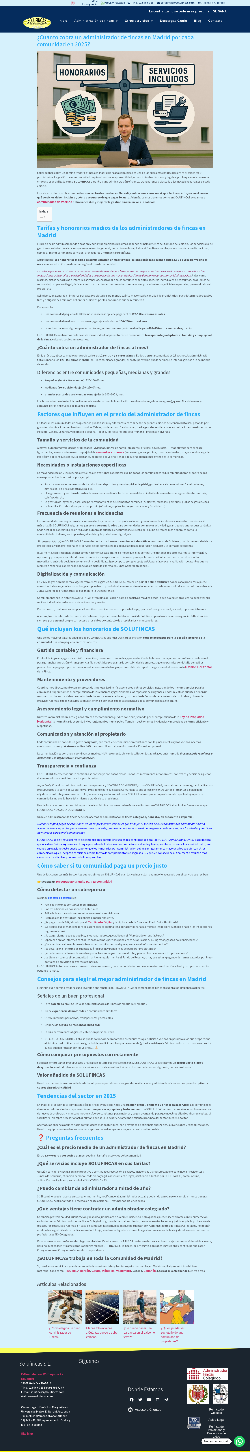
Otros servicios (137, 20)
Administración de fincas (94, 20)
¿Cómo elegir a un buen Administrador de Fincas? (64, 1333)
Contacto (215, 20)
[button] (239, 1441)
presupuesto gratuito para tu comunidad (84, 881)
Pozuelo (70, 1270)
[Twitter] (140, 1400)
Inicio (63, 20)
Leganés (150, 1270)
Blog (197, 20)
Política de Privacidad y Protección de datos (216, 1431)
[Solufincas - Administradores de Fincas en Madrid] (37, 23)
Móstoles (108, 1270)
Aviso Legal (216, 1419)
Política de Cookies (216, 1411)
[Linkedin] (157, 1400)
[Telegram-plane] (166, 1400)
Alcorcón (83, 1270)
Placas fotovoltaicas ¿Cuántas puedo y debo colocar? (101, 1333)
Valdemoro (123, 1270)
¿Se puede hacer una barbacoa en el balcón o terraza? (139, 1333)
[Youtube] (149, 1400)
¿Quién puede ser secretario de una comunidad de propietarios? (172, 1335)
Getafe (96, 1270)
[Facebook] (132, 1400)
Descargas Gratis (173, 20)
